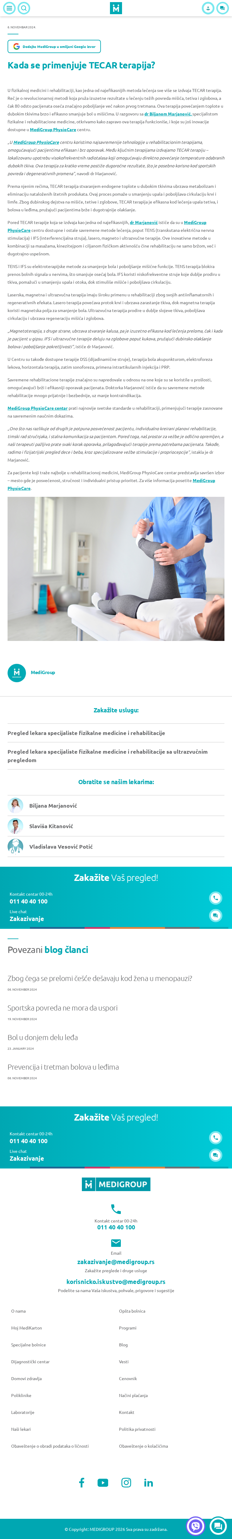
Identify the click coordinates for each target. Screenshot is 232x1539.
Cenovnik (128, 1378)
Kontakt (126, 1412)
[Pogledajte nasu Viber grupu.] (195, 1526)
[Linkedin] (148, 1483)
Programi (128, 1327)
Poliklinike (21, 1395)
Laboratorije (22, 1412)
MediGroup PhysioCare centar (38, 408)
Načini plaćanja (133, 1395)
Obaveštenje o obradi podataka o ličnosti (50, 1446)
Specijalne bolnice (28, 1344)
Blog (123, 1344)
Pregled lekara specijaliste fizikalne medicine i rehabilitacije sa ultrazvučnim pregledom (108, 755)
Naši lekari (21, 1429)
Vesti (124, 1361)
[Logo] (116, 8)
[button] (222, 8)
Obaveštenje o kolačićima (143, 1446)
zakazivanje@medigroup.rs (116, 1261)
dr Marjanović (144, 222)
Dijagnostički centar (30, 1361)
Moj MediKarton (26, 1327)
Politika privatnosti (137, 1429)
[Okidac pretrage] (24, 8)
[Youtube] (103, 1483)
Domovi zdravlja (26, 1378)
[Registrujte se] (208, 8)
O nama (18, 1311)
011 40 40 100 (116, 1227)
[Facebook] (81, 1482)
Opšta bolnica (132, 1311)
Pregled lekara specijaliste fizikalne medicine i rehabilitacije (86, 732)
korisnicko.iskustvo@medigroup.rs (116, 1281)
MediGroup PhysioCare (53, 129)
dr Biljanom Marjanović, (168, 113)
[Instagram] (126, 1482)
